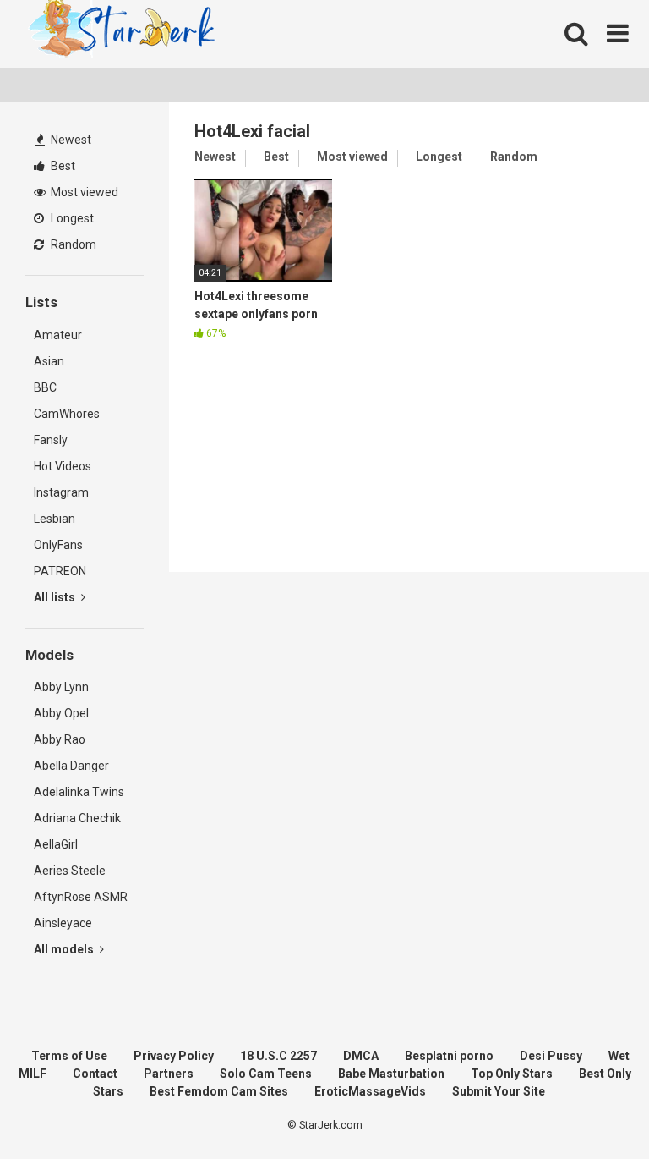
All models (65, 949)
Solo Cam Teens (266, 1073)
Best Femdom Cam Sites (219, 1091)
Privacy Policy (174, 1056)
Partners (169, 1073)
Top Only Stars (512, 1073)
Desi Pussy (551, 1056)
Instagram (61, 492)
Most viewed (83, 192)
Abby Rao (59, 739)
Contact (95, 1073)
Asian (49, 361)
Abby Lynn (61, 687)
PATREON (60, 571)
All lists (56, 597)
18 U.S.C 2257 (278, 1056)
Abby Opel (61, 713)
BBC (45, 387)
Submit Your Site (498, 1091)
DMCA (361, 1056)
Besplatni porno (449, 1056)
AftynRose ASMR (81, 897)
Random (72, 244)
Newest (69, 139)
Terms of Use (69, 1056)
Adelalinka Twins (79, 792)
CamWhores (67, 413)
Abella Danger (71, 765)
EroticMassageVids (370, 1091)
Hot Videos (62, 466)
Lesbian (54, 518)
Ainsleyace (63, 923)
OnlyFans (58, 545)
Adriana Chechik (77, 818)
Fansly (51, 440)
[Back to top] (592, 1107)
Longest (71, 218)
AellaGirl (56, 844)
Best (61, 166)
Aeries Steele (70, 870)
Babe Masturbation (391, 1073)
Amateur (58, 335)
